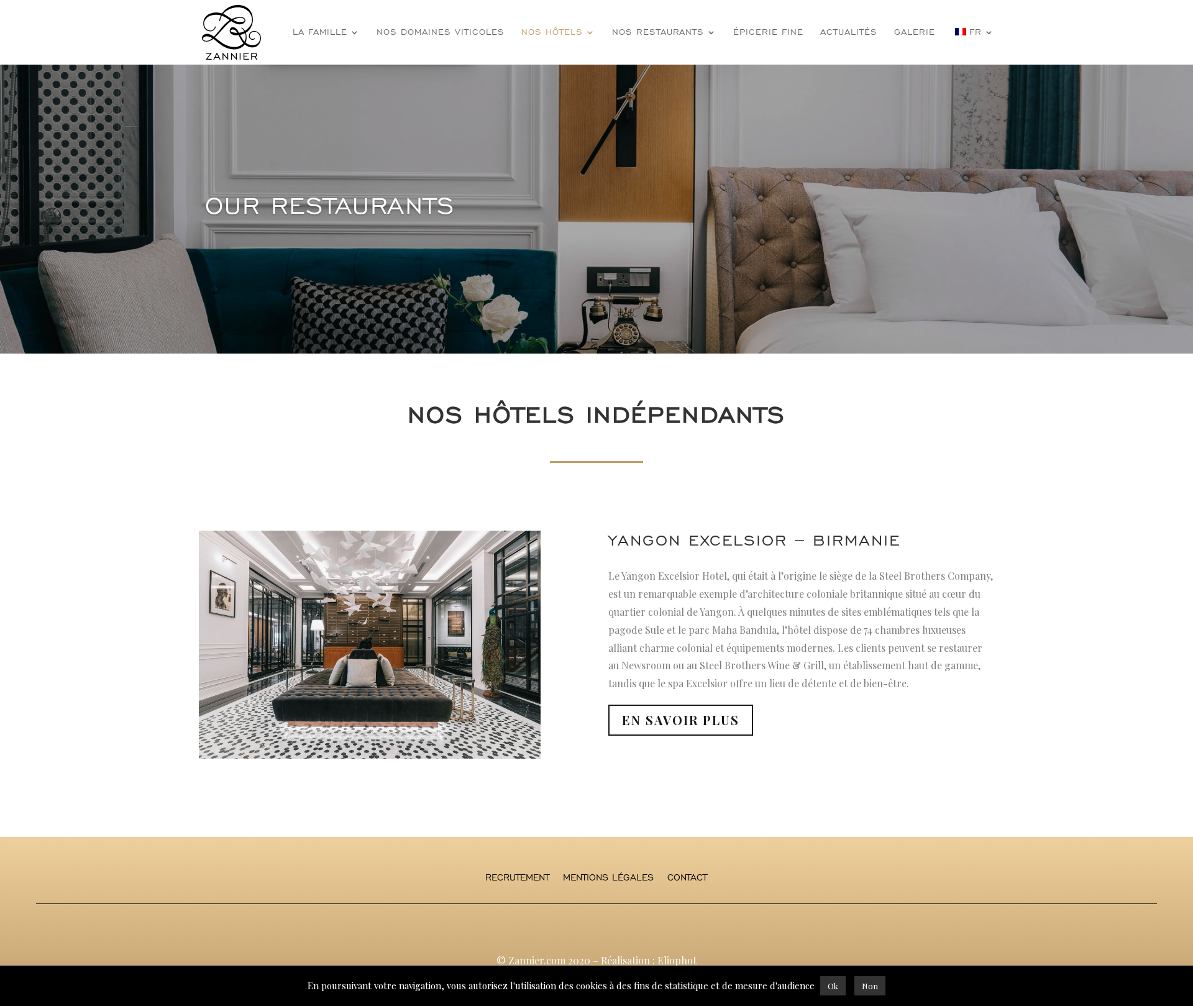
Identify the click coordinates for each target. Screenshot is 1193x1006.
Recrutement (517, 878)
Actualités (848, 32)
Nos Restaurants (658, 32)
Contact (687, 878)
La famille (320, 32)
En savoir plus (680, 719)
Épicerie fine (768, 32)
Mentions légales (608, 878)
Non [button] (870, 986)
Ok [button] (833, 986)
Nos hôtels (552, 32)
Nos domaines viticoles (441, 32)
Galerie (914, 32)
